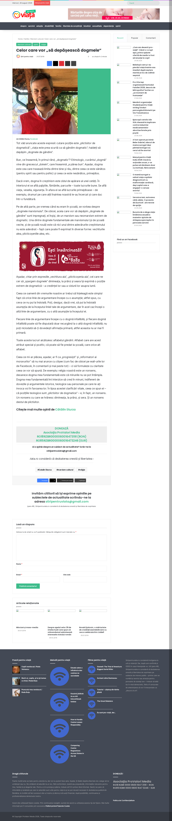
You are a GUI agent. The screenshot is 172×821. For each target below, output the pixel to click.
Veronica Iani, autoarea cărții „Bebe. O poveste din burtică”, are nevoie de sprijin (144, 201)
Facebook (34, 139)
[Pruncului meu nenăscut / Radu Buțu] (16, 696)
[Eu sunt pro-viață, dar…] (91, 719)
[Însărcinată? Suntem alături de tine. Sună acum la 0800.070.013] (61, 256)
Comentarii (151, 38)
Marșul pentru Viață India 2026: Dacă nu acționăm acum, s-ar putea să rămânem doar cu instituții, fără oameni (144, 162)
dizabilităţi (49, 26)
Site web (66, 575)
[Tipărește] (73, 63)
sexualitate (97, 26)
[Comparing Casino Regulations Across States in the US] (59, 763)
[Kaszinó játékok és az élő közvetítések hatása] (59, 711)
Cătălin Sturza (65, 409)
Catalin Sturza (45, 469)
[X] (55, 63)
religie (43, 44)
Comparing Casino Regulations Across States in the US (77, 750)
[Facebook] (49, 63)
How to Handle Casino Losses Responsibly (76, 722)
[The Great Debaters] (91, 707)
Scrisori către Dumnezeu (107, 678)
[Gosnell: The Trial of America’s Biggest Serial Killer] (91, 673)
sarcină (31, 26)
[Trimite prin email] (67, 63)
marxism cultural (65, 469)
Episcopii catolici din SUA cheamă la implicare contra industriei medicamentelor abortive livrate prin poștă (144, 126)
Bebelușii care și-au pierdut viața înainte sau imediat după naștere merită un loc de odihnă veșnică (144, 70)
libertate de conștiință (72, 26)
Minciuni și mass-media (27, 627)
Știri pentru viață (27, 56)
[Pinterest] (61, 63)
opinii (118, 26)
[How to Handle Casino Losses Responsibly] (59, 737)
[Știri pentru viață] (24, 13)
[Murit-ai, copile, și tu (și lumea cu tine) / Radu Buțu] (16, 684)
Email (19, 575)
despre (23, 26)
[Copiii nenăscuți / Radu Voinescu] (16, 673)
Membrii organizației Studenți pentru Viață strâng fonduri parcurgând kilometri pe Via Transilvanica (144, 107)
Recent (120, 38)
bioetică (87, 26)
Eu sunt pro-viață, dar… (106, 713)
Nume (19, 564)
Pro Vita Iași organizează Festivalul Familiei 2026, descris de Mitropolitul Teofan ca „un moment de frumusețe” (144, 89)
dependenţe (109, 26)
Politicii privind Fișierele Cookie (58, 806)
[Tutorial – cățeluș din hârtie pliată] (91, 696)
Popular (134, 38)
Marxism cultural (36, 39)
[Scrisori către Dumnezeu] (91, 684)
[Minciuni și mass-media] (30, 617)
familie (58, 26)
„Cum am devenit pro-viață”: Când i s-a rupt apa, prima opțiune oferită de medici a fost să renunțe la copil (143, 52)
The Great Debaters (105, 701)
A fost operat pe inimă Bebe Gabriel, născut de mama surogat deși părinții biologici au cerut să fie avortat (144, 145)
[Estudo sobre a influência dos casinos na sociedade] (59, 685)
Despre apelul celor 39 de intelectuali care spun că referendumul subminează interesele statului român (60, 631)
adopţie (39, 26)
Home (20, 39)
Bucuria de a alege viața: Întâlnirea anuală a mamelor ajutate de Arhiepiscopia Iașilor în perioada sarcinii (144, 217)
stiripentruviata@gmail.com (67, 502)
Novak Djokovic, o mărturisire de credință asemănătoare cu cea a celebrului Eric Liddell (93, 629)
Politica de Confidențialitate (124, 800)
